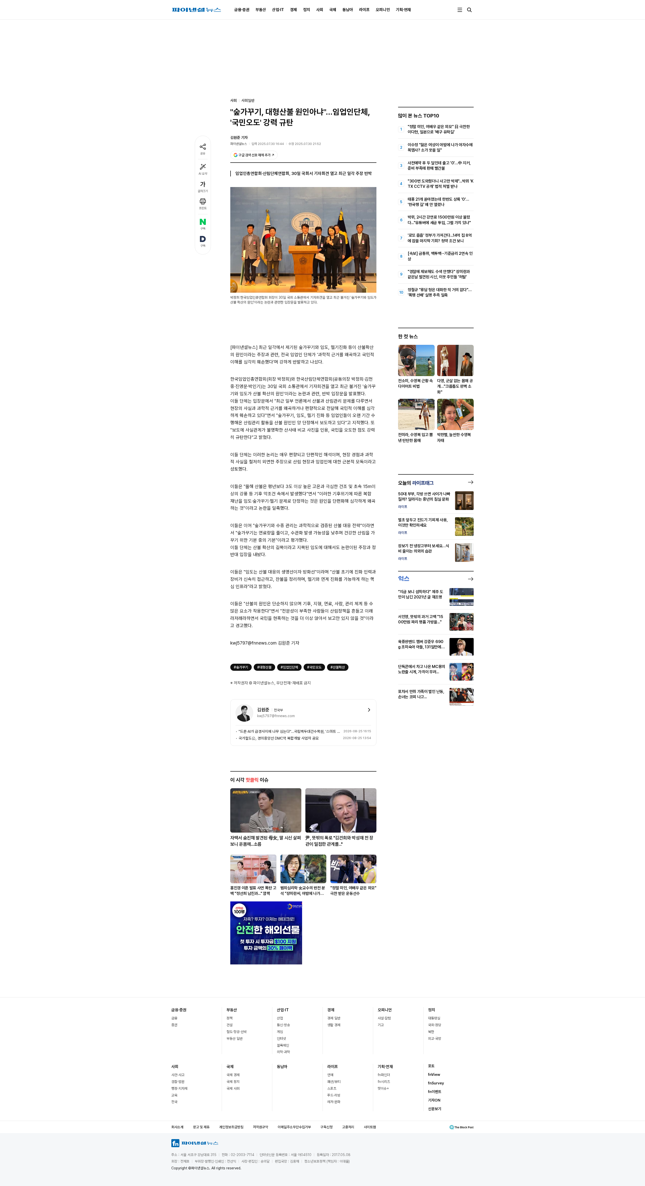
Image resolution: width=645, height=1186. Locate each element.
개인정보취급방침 (231, 1127)
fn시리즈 (384, 1082)
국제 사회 (233, 1088)
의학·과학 (283, 1052)
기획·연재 (403, 9)
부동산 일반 (235, 1039)
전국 (174, 1102)
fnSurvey (436, 1083)
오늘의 (416, 483)
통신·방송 (283, 1025)
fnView (434, 1074)
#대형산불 (264, 667)
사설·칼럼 (384, 1018)
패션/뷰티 (334, 1082)
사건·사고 (177, 1075)
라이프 (364, 9)
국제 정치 (233, 1082)
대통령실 (434, 1018)
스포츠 (331, 1088)
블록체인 (283, 1045)
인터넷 (281, 1039)
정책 (230, 1018)
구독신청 (326, 1127)
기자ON (434, 1100)
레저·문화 (333, 1102)
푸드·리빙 (333, 1095)
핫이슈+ (383, 1088)
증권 (174, 1025)
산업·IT (278, 9)
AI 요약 (203, 173)
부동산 (260, 9)
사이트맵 (370, 1127)
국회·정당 (434, 1025)
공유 (202, 153)
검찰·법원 (177, 1082)
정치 (306, 9)
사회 (319, 9)
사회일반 (247, 100)
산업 (280, 1018)
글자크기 (203, 191)
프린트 (203, 208)
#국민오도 (314, 667)
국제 (332, 9)
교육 (174, 1095)
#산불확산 (338, 667)
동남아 (347, 9)
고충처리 (348, 1127)
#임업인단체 (289, 667)
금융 (174, 1018)
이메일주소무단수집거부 (294, 1127)
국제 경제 (233, 1075)
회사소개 (177, 1127)
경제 (293, 9)
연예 (330, 1075)
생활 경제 (333, 1025)
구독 (202, 228)
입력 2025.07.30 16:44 (267, 144)
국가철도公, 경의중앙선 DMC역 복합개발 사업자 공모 (279, 738)
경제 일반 (333, 1018)
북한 (431, 1032)
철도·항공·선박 (237, 1032)
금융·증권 (241, 9)
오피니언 (383, 9)
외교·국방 (434, 1039)
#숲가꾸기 (241, 667)
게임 (280, 1032)
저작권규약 (260, 1127)
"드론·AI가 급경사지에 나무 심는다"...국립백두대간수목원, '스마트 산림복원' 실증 (290, 731)
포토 (431, 1066)
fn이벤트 (434, 1091)
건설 (230, 1025)
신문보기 (434, 1109)
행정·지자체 (179, 1088)
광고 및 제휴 (201, 1127)
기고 (381, 1025)
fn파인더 (384, 1075)
